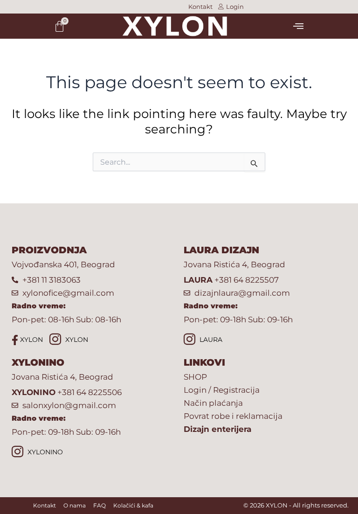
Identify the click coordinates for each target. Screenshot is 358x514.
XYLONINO (44, 452)
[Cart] (59, 26)
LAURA (210, 339)
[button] (298, 26)
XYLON (30, 339)
